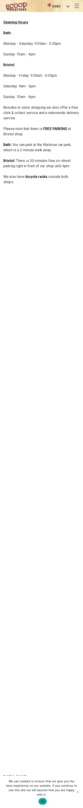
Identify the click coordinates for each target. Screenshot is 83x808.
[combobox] (58, 6)
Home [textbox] (56, 6)
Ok (43, 801)
